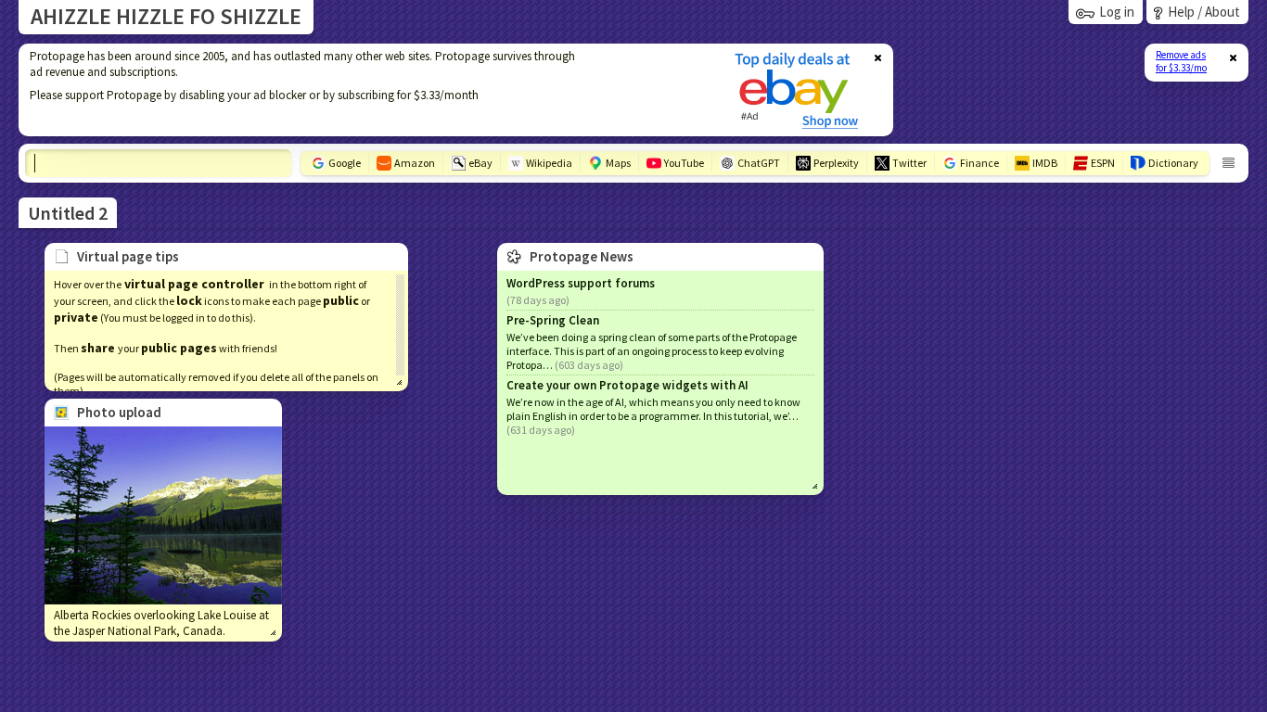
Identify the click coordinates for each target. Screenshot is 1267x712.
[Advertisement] (364, 90)
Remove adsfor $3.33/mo (1181, 61)
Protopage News (582, 256)
